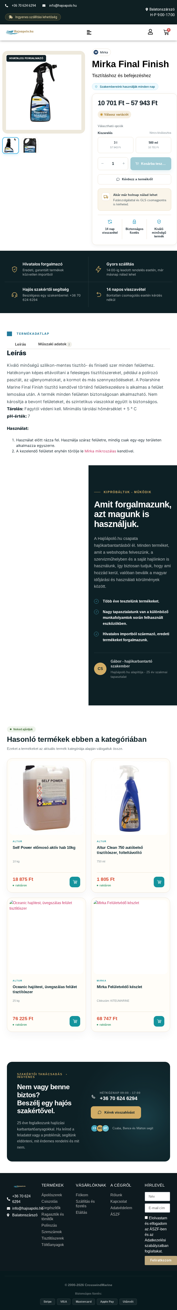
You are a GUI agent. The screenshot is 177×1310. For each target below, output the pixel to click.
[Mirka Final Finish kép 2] (30, 145)
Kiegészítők (51, 1208)
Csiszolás (49, 1201)
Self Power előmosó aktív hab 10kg (44, 847)
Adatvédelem (121, 1208)
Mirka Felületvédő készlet (119, 987)
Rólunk (116, 1195)
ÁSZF (115, 1214)
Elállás (81, 1212)
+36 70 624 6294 (118, 1098)
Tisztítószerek (52, 1238)
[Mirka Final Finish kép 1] (10, 145)
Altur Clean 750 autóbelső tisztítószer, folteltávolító (120, 850)
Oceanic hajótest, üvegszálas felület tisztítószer (45, 989)
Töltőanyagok (52, 1245)
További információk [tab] (55, 344)
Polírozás (49, 1225)
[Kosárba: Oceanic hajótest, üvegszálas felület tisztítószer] (75, 1021)
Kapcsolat (118, 1201)
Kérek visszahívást (119, 1112)
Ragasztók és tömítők (52, 1216)
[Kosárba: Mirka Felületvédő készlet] (159, 1021)
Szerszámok (51, 1232)
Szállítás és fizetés (85, 1203)
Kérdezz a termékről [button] (137, 179)
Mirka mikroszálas (100, 451)
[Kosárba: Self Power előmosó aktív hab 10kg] (75, 882)
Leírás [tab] (20, 344)
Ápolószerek (51, 1195)
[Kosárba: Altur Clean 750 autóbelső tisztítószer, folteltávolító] (159, 882)
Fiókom (82, 1195)
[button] (89, 32)
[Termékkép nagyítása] (43, 92)
